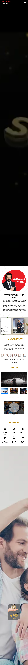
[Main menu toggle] (25, 2)
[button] (5, 407)
